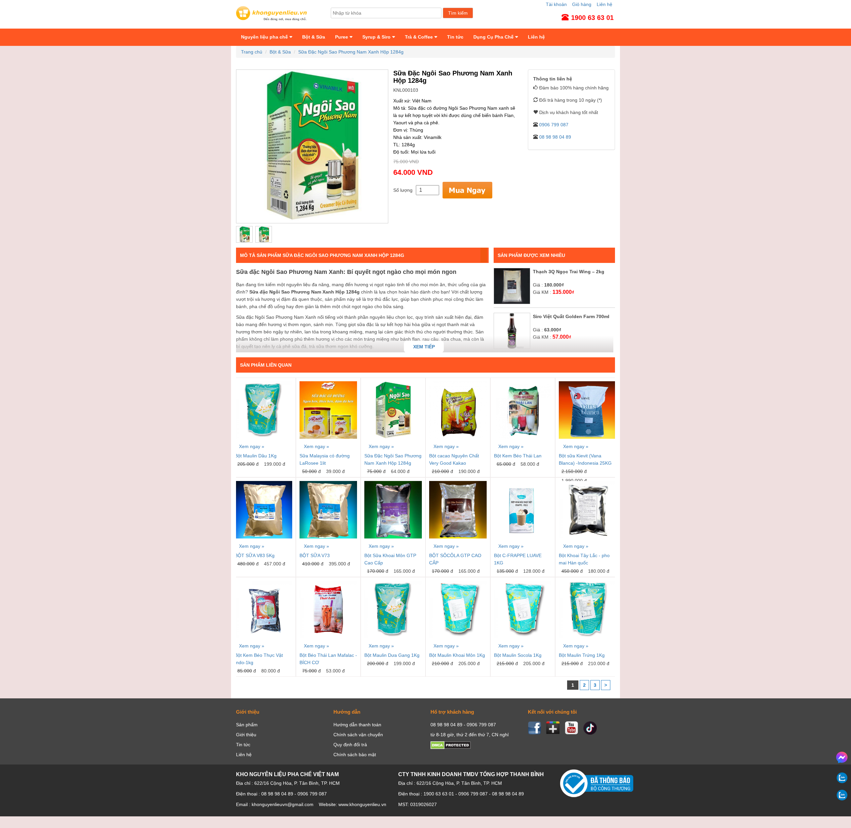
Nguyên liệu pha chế (264, 37)
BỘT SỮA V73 (315, 555)
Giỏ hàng (581, 4)
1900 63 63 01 (439, 793)
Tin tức (455, 37)
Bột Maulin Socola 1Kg (518, 655)
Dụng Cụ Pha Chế (493, 37)
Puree (341, 37)
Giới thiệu (246, 734)
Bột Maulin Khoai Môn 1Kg (457, 655)
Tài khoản (556, 4)
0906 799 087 (553, 124)
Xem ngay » (251, 446)
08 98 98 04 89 (554, 137)
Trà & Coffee (419, 37)
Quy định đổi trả (350, 744)
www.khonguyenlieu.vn (362, 804)
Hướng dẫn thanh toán (357, 724)
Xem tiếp (424, 346)
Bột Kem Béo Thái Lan (518, 455)
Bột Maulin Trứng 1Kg (582, 655)
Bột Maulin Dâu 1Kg (256, 455)
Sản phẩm (247, 724)
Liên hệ (604, 4)
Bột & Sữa (313, 37)
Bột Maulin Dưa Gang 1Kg (392, 655)
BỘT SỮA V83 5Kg (255, 555)
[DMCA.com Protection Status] (450, 747)
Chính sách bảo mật (354, 754)
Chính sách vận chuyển (358, 734)
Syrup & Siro (376, 37)
